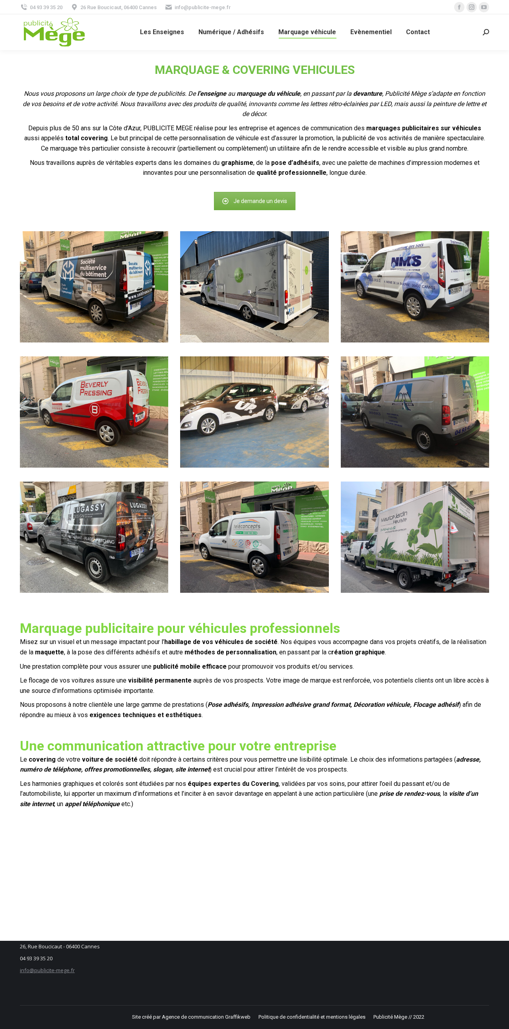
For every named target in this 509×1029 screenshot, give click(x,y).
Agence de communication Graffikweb (206, 1017)
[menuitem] (162, 32)
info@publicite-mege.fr (47, 970)
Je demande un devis (260, 201)
